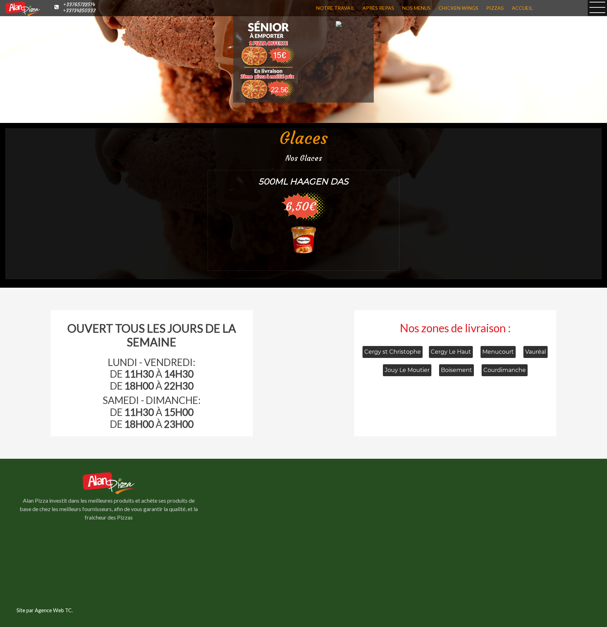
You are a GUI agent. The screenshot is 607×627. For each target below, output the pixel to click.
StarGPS (108, 585)
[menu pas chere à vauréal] (303, 239)
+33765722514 (79, 5)
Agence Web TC (53, 610)
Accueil (522, 8)
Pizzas (495, 8)
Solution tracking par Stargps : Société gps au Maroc (108, 577)
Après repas (378, 8)
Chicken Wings (458, 8)
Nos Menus (416, 8)
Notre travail (335, 8)
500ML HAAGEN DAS (303, 181)
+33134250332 (79, 11)
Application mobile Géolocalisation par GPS (108, 568)
